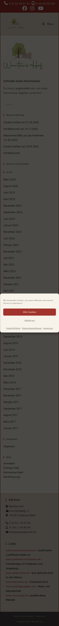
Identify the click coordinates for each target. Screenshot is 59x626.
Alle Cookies (29, 312)
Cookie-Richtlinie (13, 328)
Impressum (48, 328)
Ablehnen (29, 320)
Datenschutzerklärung (32, 328)
